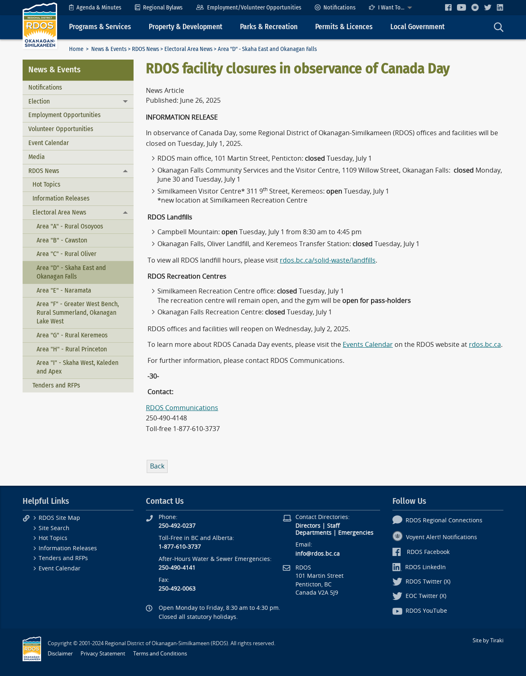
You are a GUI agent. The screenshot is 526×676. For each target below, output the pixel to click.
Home (76, 49)
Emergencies (356, 532)
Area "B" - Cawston (62, 240)
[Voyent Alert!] (475, 7)
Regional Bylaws (162, 7)
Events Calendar (368, 344)
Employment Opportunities (64, 115)
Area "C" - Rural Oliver (67, 254)
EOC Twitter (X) (426, 596)
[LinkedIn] (500, 7)
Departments (313, 532)
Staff (333, 525)
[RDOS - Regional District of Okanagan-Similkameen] (40, 25)
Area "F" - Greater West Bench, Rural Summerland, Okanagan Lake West (78, 312)
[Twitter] (487, 7)
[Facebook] (448, 7)
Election (39, 101)
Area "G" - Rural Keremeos (72, 335)
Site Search (54, 528)
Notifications (339, 7)
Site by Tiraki (488, 640)
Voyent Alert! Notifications (441, 537)
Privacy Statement (103, 654)
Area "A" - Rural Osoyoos (70, 226)
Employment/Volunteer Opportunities (254, 7)
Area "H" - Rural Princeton (72, 349)
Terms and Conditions (160, 654)
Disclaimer (60, 654)
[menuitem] (95, 7)
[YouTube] (461, 7)
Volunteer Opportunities (60, 129)
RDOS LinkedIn (425, 567)
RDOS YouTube (426, 610)
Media (36, 157)
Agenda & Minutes (98, 7)
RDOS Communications (182, 408)
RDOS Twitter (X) (428, 581)
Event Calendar (48, 143)
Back (157, 466)
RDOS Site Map (59, 517)
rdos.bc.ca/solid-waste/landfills (328, 260)
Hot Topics (46, 184)
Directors (308, 525)
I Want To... (391, 7)
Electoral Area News (188, 49)
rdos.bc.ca (485, 344)
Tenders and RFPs (56, 385)
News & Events (109, 49)
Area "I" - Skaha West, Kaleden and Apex (77, 367)
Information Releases (61, 198)
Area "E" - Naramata (64, 290)
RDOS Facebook (428, 552)
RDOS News (145, 49)
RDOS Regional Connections (444, 520)
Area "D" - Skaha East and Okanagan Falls (71, 272)
